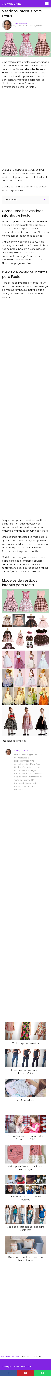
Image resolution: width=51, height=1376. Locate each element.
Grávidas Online (11, 3)
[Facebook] (8, 1373)
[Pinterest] (25, 1373)
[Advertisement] (20, 128)
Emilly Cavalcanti (20, 23)
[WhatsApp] (42, 1373)
